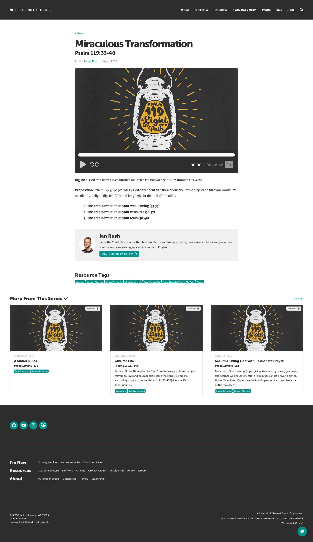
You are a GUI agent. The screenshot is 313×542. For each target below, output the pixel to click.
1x (229, 165)
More (290, 10)
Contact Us (69, 478)
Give (279, 10)
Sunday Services (48, 462)
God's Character (152, 282)
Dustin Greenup (224, 391)
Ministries (201, 10)
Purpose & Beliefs (48, 478)
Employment (296, 513)
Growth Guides (97, 470)
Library (142, 470)
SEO (295, 523)
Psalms (199, 282)
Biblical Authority (114, 282)
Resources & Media (244, 10)
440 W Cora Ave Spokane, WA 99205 (29, 515)
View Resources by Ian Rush (118, 253)
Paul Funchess (22, 371)
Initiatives (220, 10)
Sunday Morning (95, 282)
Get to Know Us (70, 462)
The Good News (93, 462)
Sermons (80, 282)
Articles (80, 470)
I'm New (184, 10)
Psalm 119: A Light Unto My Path (178, 282)
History (84, 478)
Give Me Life (124, 361)
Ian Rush (93, 61)
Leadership (98, 478)
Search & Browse (48, 470)
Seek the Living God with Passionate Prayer (249, 361)
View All (298, 298)
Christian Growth (133, 282)
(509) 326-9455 (18, 518)
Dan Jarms (121, 391)
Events (266, 10)
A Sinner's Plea (25, 361)
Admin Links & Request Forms (272, 513)
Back (80, 33)
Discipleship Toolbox (122, 470)
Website (285, 523)
